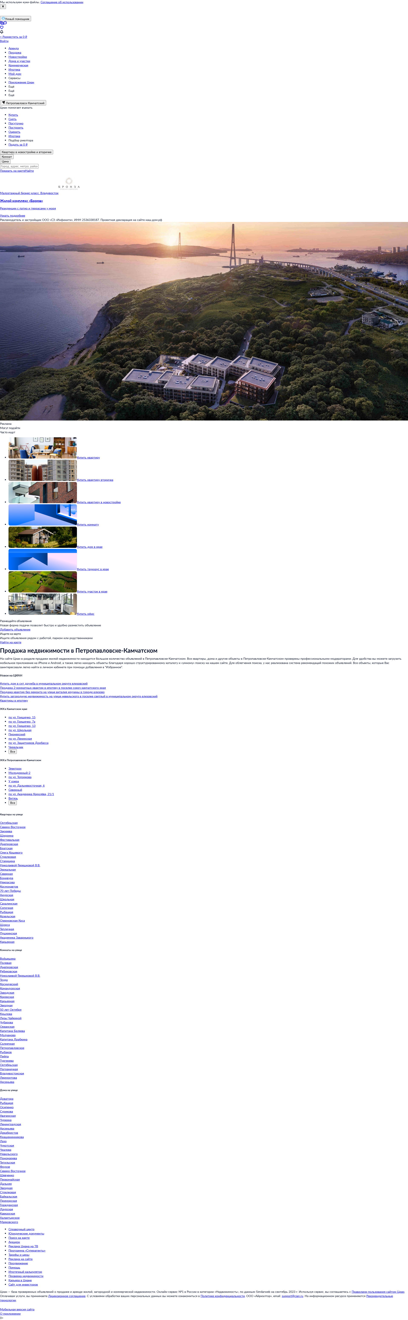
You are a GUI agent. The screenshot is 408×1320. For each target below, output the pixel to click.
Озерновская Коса (12, 920)
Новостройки (17, 57)
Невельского (9, 1154)
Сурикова (6, 1111)
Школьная (7, 899)
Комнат (7, 157)
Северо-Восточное (13, 827)
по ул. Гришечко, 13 (21, 726)
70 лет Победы (10, 891)
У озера (13, 781)
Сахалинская (8, 903)
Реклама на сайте (20, 1259)
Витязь (13, 798)
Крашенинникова (12, 1137)
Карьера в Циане (20, 1280)
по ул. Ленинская (20, 738)
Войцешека (8, 958)
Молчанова (8, 1035)
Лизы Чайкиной (10, 1018)
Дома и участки (19, 61)
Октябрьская (9, 823)
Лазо (3, 1141)
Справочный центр (21, 1229)
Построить (15, 127)
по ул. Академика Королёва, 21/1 (31, 794)
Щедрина (6, 835)
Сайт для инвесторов (23, 1284)
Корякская (7, 997)
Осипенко (7, 1107)
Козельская (7, 916)
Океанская (7, 1026)
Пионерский (16, 734)
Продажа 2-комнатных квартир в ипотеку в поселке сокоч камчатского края (53, 688)
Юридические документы (26, 1233)
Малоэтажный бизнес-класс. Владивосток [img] (29, 193)
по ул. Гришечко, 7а (21, 721)
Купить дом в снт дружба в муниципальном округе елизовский (44, 683)
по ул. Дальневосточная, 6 (26, 785)
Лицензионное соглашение (66, 1296)
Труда (4, 980)
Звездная (6, 1005)
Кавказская (7, 1213)
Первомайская (10, 1179)
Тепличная (7, 929)
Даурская (6, 1209)
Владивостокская (12, 1073)
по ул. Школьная (19, 730)
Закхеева (6, 831)
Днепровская (9, 844)
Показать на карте (12, 171)
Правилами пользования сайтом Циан (378, 1292)
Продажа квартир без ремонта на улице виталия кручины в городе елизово (52, 692)
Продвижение (18, 1263)
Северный (15, 790)
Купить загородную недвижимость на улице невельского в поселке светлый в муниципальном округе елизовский (78, 696)
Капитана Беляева (12, 1031)
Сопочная (6, 908)
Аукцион (14, 1242)
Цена (5, 161)
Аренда (13, 48)
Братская (6, 848)
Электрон (14, 768)
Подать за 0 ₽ (18, 144)
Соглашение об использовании (62, 2)
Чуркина (5, 1120)
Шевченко (7, 1175)
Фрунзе (5, 1167)
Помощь (14, 1267)
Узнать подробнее (12, 215)
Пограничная (9, 1069)
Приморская (8, 1201)
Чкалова (5, 1150)
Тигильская (7, 1162)
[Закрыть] (3, 6)
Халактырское (10, 1218)
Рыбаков (6, 1052)
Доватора (6, 1099)
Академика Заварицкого (16, 937)
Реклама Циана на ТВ (23, 1246)
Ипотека (14, 69)
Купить (13, 115)
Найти (29, 171)
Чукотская (7, 1145)
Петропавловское (12, 1048)
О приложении (10, 1313)
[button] (204, 204)
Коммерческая (18, 65)
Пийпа (4, 1056)
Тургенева (7, 1061)
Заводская (7, 992)
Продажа (14, 52)
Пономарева (8, 1158)
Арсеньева (7, 1082)
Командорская (10, 988)
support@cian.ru (292, 1296)
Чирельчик (15, 747)
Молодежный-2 (19, 773)
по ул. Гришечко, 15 (21, 717)
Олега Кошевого (11, 852)
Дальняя (6, 1184)
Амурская (6, 895)
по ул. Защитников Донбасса (28, 743)
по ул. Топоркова (19, 777)
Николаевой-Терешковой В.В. (20, 865)
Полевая (5, 963)
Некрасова (7, 882)
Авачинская (8, 1116)
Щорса (5, 925)
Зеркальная (8, 869)
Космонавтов (9, 886)
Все (12, 751)
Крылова (6, 1014)
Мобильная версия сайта (17, 1309)
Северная (6, 874)
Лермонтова (8, 1078)
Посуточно (15, 123)
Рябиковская (8, 971)
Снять (12, 119)
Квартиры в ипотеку (14, 700)
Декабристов (9, 1133)
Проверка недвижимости (25, 1276)
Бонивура (6, 878)
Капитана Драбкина (13, 1039)
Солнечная (7, 1044)
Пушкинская (8, 933)
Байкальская (8, 1196)
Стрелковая (8, 857)
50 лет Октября (10, 1009)
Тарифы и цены (18, 1255)
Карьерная (7, 942)
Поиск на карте (19, 1238)
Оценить (14, 132)
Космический (9, 984)
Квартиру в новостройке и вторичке (26, 152)
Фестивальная (9, 840)
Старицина (7, 861)
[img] (69, 193)
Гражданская (9, 1205)
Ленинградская (10, 1124)
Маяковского (9, 1222)
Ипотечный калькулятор (25, 1272)
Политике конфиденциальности (223, 1296)
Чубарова (6, 1022)
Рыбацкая (6, 912)
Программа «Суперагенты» (26, 1250)
